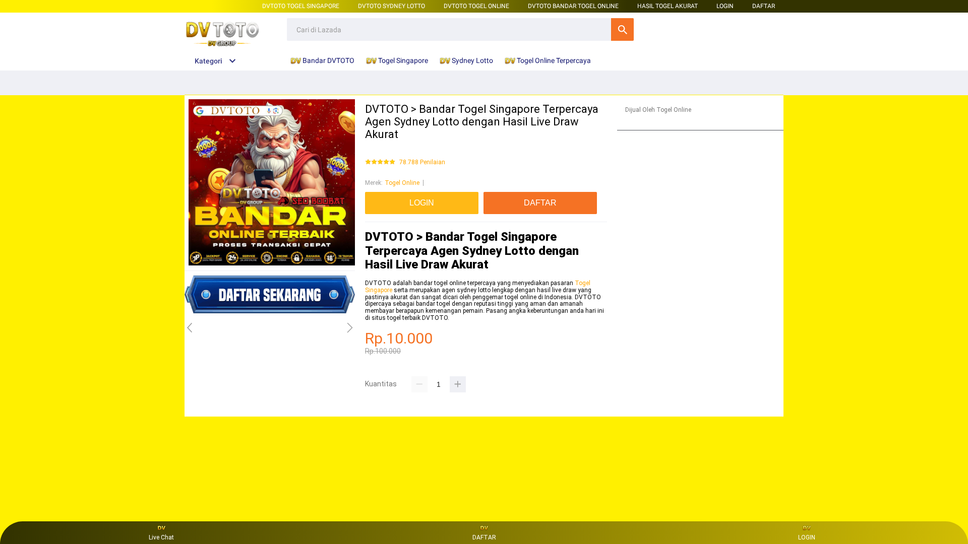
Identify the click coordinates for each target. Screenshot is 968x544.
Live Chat (161, 537)
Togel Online (402, 182)
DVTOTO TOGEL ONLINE (476, 6)
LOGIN (725, 6)
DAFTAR (763, 6)
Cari (622, 29)
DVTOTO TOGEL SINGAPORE (300, 6)
